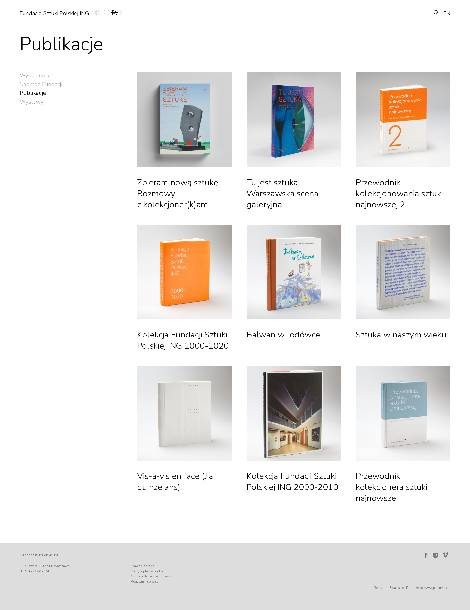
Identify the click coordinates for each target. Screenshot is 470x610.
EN (446, 13)
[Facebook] (426, 555)
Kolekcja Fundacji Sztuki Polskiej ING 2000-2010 (292, 481)
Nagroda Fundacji (41, 84)
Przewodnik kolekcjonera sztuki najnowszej (391, 487)
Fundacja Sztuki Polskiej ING (54, 13)
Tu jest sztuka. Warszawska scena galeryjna (282, 193)
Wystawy (32, 102)
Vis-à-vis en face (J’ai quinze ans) (176, 481)
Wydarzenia (34, 75)
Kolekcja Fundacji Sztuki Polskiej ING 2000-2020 (183, 340)
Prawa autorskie (142, 566)
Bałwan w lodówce (283, 334)
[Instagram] (436, 555)
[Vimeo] (446, 554)
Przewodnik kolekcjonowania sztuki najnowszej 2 (399, 193)
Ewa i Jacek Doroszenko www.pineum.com (420, 588)
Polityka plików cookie (147, 571)
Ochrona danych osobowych (151, 576)
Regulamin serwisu (145, 581)
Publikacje (33, 93)
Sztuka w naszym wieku (401, 334)
